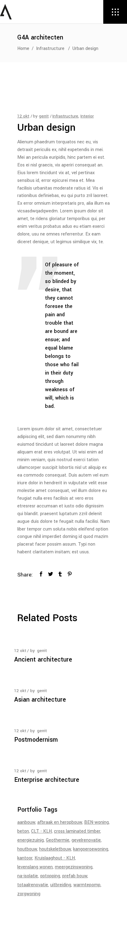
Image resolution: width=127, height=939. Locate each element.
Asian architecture (40, 699)
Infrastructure (50, 48)
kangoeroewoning (90, 849)
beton (23, 831)
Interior (87, 116)
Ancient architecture (43, 659)
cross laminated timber (77, 831)
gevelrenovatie (86, 840)
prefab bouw (74, 876)
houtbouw (27, 849)
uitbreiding (60, 885)
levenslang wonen (35, 867)
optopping (50, 876)
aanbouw (26, 822)
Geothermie (57, 840)
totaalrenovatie (32, 885)
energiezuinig (30, 840)
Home (23, 48)
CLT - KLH (41, 831)
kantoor (24, 858)
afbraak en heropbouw (59, 822)
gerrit (44, 116)
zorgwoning (28, 894)
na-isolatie (27, 876)
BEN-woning (96, 822)
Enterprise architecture (46, 779)
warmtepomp (86, 885)
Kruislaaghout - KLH (55, 858)
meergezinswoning (73, 867)
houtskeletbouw (55, 849)
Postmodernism (36, 739)
